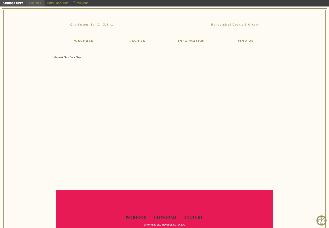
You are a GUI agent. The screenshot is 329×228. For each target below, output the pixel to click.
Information (191, 41)
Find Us (246, 41)
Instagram (165, 217)
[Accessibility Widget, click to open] (321, 220)
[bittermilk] (35, 3)
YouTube (193, 217)
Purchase (83, 41)
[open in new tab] (13, 3)
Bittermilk (164, 24)
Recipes (137, 41)
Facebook (136, 217)
